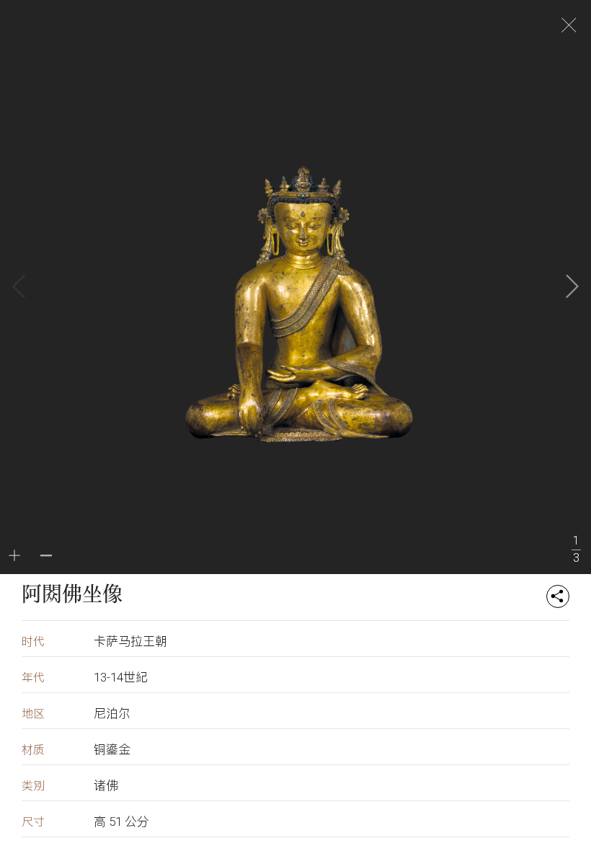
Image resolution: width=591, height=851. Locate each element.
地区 (33, 713)
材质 (33, 750)
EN (134, 26)
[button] (572, 288)
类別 (33, 786)
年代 (33, 677)
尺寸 (33, 822)
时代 (33, 641)
